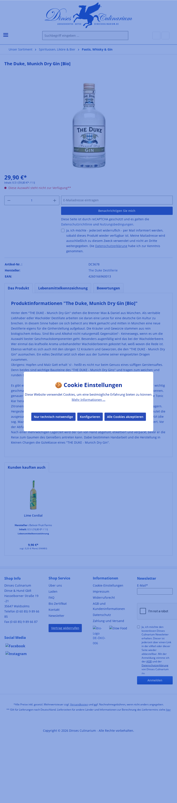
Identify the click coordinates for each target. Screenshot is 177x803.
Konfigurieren (90, 416)
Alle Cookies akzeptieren (125, 416)
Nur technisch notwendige (53, 416)
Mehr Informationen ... (88, 399)
